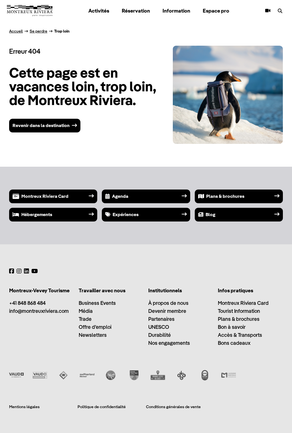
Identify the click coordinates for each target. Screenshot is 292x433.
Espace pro (216, 10)
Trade (85, 319)
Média (86, 311)
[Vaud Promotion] (16, 375)
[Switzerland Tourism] (87, 375)
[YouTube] (34, 271)
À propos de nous (168, 303)
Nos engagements (169, 343)
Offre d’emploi (95, 327)
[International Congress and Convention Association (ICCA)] (205, 375)
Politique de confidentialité (102, 406)
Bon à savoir (232, 327)
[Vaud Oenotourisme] (63, 375)
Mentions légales (24, 406)
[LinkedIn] (26, 271)
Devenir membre (167, 311)
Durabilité (159, 335)
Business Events (97, 303)
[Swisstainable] (111, 375)
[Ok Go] (181, 375)
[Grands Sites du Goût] (158, 375)
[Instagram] (19, 271)
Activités (98, 10)
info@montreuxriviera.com (39, 311)
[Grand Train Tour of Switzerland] (134, 375)
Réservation (136, 10)
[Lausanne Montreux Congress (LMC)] (228, 375)
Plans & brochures (238, 319)
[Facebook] (11, 271)
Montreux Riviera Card (243, 303)
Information (176, 10)
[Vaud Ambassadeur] (40, 375)
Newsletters (93, 335)
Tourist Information (239, 311)
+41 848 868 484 (27, 303)
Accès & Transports (240, 335)
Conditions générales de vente (173, 406)
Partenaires (161, 319)
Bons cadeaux (234, 343)
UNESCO (158, 327)
